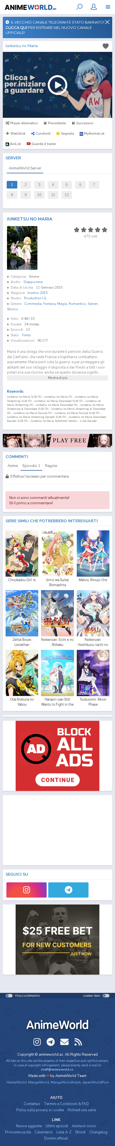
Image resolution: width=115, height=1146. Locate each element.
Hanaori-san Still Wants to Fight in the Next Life (57, 702)
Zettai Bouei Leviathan (22, 642)
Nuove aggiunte (29, 1126)
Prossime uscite (18, 1132)
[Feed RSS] (78, 1042)
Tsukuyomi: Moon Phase (93, 702)
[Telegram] (68, 890)
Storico (12, 309)
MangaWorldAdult (66, 1082)
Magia (62, 304)
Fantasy (49, 304)
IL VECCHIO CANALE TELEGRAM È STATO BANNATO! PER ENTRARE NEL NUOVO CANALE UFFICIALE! (55, 27)
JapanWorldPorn (95, 1082)
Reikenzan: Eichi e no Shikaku (57, 642)
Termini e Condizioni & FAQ (66, 1103)
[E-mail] (64, 1042)
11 (53, 195)
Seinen (93, 304)
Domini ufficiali (56, 1138)
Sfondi (80, 1132)
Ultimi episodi (56, 1126)
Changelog (98, 1132)
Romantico (77, 304)
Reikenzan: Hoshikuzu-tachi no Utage (93, 642)
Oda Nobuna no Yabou (22, 702)
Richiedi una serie (82, 1110)
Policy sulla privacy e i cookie (40, 1110)
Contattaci (32, 1103)
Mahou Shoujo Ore (93, 580)
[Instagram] (26, 890)
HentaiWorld (16, 1082)
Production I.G (35, 298)
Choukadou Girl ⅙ (22, 580)
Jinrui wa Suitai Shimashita (57, 582)
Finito (26, 335)
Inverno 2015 (38, 293)
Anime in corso (84, 1126)
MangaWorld (38, 1082)
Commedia (33, 304)
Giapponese (33, 282)
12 (66, 195)
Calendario (44, 1132)
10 (39, 195)
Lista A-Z (63, 1132)
